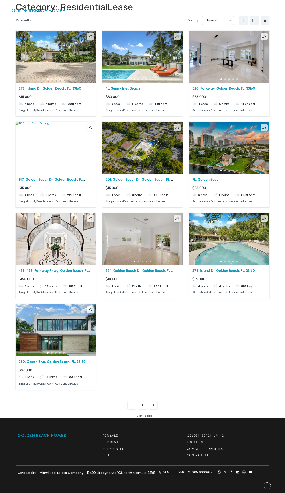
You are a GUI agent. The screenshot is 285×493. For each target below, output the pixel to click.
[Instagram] (231, 472)
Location (195, 442)
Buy (184, 10)
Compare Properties (205, 448)
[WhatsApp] (258, 11)
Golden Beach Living (205, 435)
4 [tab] (60, 79)
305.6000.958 (237, 10)
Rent (197, 10)
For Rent (110, 442)
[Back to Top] (267, 486)
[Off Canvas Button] (270, 10)
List (254, 20)
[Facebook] (219, 472)
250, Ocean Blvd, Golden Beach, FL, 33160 (52, 362)
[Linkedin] (238, 472)
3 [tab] (56, 79)
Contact (215, 10)
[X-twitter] (225, 472)
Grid (243, 20)
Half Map (265, 20)
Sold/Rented (113, 448)
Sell (106, 455)
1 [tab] (48, 79)
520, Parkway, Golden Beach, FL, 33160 (223, 88)
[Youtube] (250, 472)
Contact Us (197, 455)
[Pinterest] (244, 472)
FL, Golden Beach (206, 179)
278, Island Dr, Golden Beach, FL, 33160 (50, 88)
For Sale (110, 435)
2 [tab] (52, 79)
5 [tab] (64, 79)
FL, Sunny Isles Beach (123, 88)
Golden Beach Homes (38, 11)
